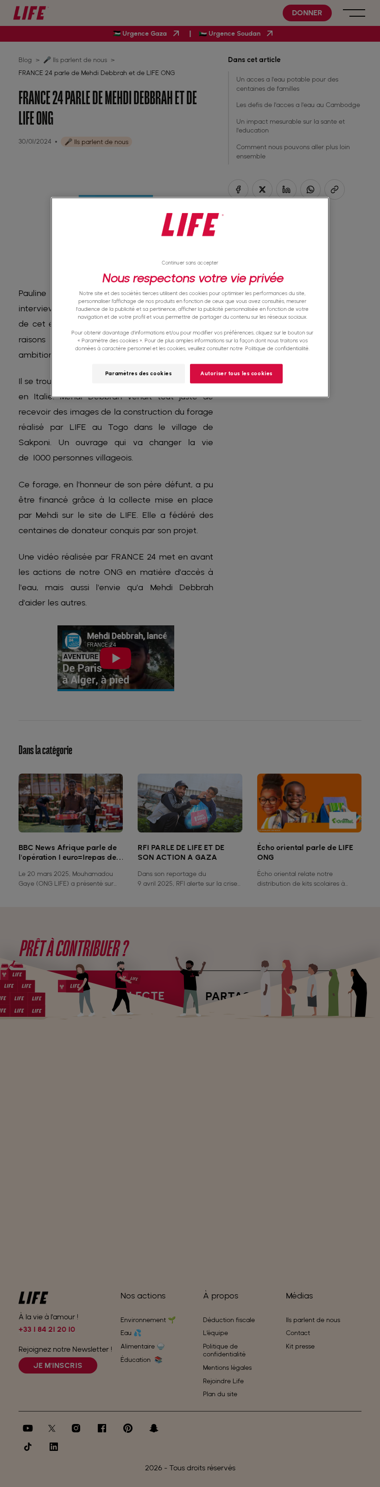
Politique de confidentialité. (277, 348)
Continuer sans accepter (190, 262)
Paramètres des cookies (138, 373)
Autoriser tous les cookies (236, 373)
